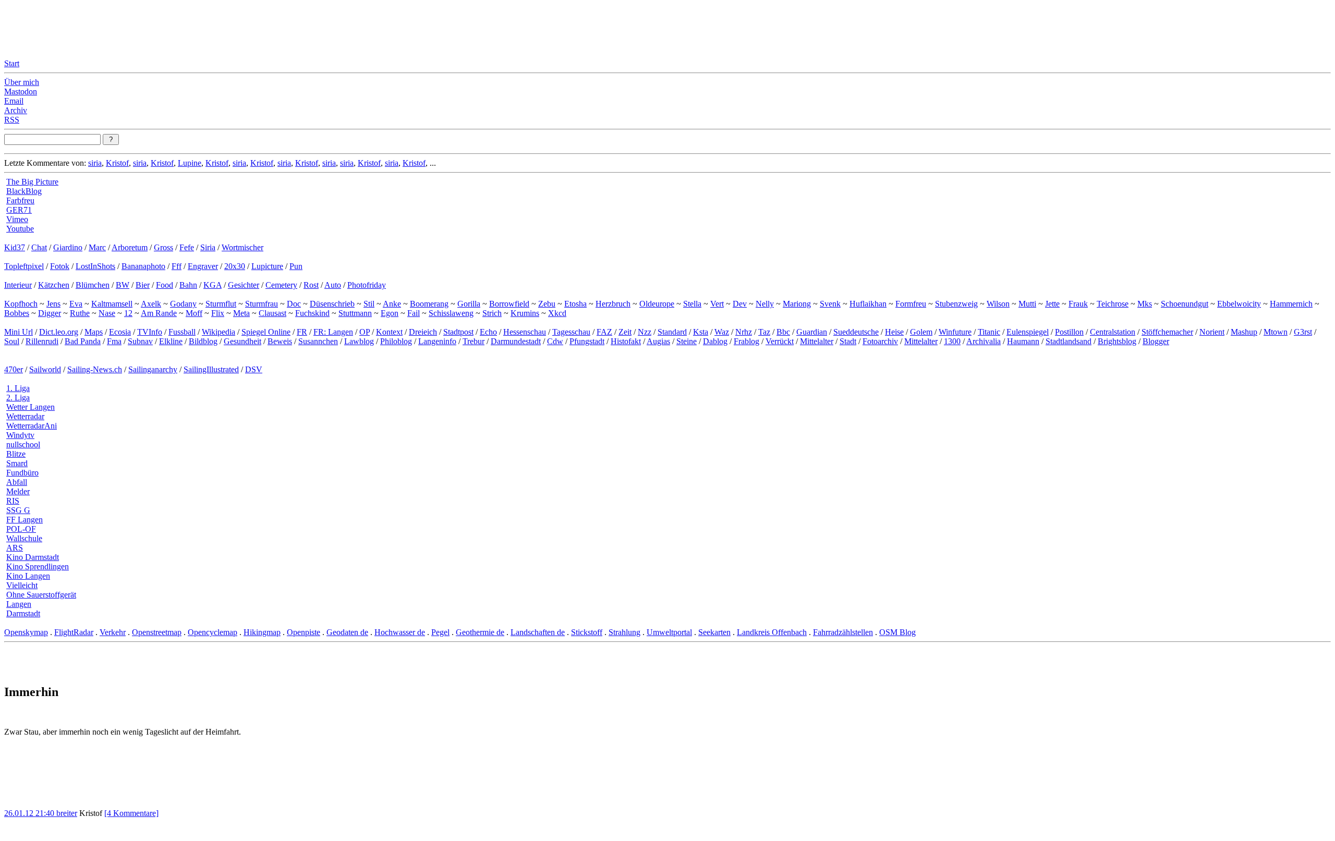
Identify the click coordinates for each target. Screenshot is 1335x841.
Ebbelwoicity (1239, 303)
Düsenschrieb (332, 303)
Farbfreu (20, 200)
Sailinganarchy (152, 369)
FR (302, 331)
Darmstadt (23, 613)
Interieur (18, 285)
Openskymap (26, 632)
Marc (97, 247)
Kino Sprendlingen (37, 566)
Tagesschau (571, 331)
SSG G (18, 510)
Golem (921, 331)
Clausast (272, 313)
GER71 (19, 209)
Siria (207, 247)
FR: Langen (333, 331)
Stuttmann (355, 313)
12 (128, 313)
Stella (692, 303)
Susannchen (318, 341)
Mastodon (20, 91)
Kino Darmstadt (32, 557)
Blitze (16, 453)
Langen (18, 604)
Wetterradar (25, 416)
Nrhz (743, 331)
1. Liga (18, 388)
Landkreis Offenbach (772, 632)
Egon (389, 313)
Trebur (473, 341)
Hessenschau (524, 331)
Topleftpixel (24, 266)
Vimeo (17, 219)
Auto (332, 285)
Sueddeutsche (856, 331)
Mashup (1244, 331)
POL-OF (21, 529)
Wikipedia (218, 331)
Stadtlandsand (1068, 341)
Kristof (117, 163)
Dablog (715, 341)
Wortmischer (242, 247)
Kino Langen (28, 575)
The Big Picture (32, 181)
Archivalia (983, 341)
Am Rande (159, 313)
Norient (1211, 331)
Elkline (171, 341)
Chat (39, 247)
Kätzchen (53, 285)
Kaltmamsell (111, 303)
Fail (413, 313)
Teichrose (1112, 303)
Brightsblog (1117, 341)
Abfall (16, 482)
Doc (294, 303)
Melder (18, 491)
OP (364, 331)
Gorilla (468, 303)
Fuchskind (312, 313)
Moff (194, 313)
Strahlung (624, 632)
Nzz (644, 331)
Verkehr (113, 632)
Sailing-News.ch (94, 369)
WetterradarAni (31, 425)
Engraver (203, 266)
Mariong (797, 303)
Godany (183, 303)
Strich (492, 313)
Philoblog (396, 341)
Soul (11, 341)
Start (11, 63)
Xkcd (557, 313)
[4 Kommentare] (131, 813)
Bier (143, 285)
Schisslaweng (451, 313)
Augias (658, 341)
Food (164, 285)
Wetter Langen (30, 407)
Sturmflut (220, 303)
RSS (11, 119)
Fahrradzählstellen (843, 632)
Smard (17, 463)
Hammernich (1291, 303)
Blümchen (93, 285)
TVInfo (149, 331)
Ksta (700, 331)
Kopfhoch (21, 303)
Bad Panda (83, 341)
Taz (764, 331)
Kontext (389, 331)
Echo (488, 331)
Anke (392, 303)
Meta (241, 313)
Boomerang (429, 303)
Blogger (1156, 341)
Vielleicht (22, 585)
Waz (721, 331)
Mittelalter (816, 341)
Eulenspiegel (1027, 331)
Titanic (989, 331)
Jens (53, 303)
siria (95, 163)
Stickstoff (586, 632)
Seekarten (714, 632)
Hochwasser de (399, 632)
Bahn (188, 285)
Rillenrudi (42, 341)
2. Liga (18, 397)
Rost (311, 285)
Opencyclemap (212, 632)
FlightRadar (73, 632)
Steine (686, 341)
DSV (253, 369)
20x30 (234, 266)
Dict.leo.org (58, 331)
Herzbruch (613, 303)
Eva (75, 303)
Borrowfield (509, 303)
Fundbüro (22, 472)
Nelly (765, 303)
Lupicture (267, 266)
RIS (12, 500)
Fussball (182, 331)
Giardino (67, 247)
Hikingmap (262, 632)
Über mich (21, 82)
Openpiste (303, 632)
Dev (740, 303)
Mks (1144, 303)
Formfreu (910, 303)
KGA (212, 285)
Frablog (746, 341)
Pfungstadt (586, 341)
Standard (672, 331)
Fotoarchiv (880, 341)
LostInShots (95, 266)
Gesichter (243, 285)
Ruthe (80, 313)
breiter (66, 813)
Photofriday (366, 285)
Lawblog (359, 341)
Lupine (189, 163)
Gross (163, 247)
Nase (107, 313)
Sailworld (45, 369)
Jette (1052, 303)
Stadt (848, 341)
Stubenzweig (956, 303)
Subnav (140, 341)
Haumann (1023, 341)
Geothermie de (480, 632)
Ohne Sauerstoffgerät (41, 594)
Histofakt (626, 341)
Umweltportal (669, 632)
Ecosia (120, 331)
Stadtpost (458, 331)
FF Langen (24, 519)
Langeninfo (437, 341)
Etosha (575, 303)
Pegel (440, 632)
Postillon (1069, 331)
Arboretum (130, 247)
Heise (894, 331)
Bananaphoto (143, 266)
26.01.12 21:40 (30, 813)
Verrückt (780, 341)
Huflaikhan (868, 303)
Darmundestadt (516, 341)
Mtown (1276, 331)
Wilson (998, 303)
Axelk (151, 303)
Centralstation (1112, 331)
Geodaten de (347, 632)
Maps (93, 331)
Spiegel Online (265, 331)
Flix (217, 313)
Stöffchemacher (1167, 331)
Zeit (625, 331)
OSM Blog (897, 632)
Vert (717, 303)
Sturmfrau (261, 303)
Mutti (1027, 303)
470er (13, 369)
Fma (114, 341)
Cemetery (281, 285)
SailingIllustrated (211, 369)
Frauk (1078, 303)
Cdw (555, 341)
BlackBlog (24, 191)
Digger (49, 313)
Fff (176, 266)
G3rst (1303, 331)
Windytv (20, 435)
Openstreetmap (156, 632)
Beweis (280, 341)
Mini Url (18, 331)
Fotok (59, 266)
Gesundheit (242, 341)
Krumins (525, 313)
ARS (14, 547)
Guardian (811, 331)
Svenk (830, 303)
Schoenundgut (1184, 303)
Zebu (546, 303)
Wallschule (24, 538)
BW (122, 285)
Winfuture (955, 331)
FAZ (604, 331)
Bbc (783, 331)
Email (13, 100)
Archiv (15, 110)
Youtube (20, 228)
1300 (952, 341)
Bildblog (203, 341)
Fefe (186, 247)
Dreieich (423, 331)
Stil (368, 303)
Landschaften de (538, 632)
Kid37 (14, 247)
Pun (295, 266)
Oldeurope (656, 303)
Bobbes (16, 313)
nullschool (23, 444)
